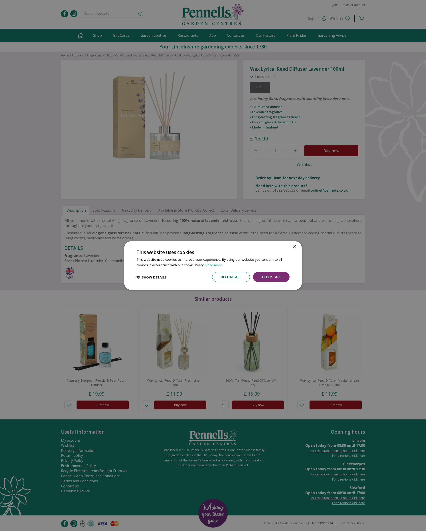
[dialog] (213, 265)
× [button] (294, 246)
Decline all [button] (231, 277)
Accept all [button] (271, 277)
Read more (213, 264)
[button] (151, 277)
